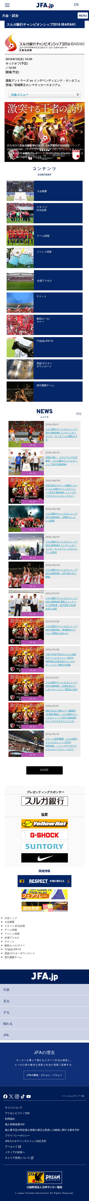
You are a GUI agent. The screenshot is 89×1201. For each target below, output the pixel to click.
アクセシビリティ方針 (17, 1113)
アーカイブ (11, 1146)
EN (76, 5)
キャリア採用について (17, 1157)
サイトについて (13, 1107)
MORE (44, 770)
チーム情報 (11, 929)
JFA (6, 1035)
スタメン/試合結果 (15, 925)
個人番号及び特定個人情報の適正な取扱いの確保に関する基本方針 (42, 1129)
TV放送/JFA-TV (13, 949)
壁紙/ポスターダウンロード (20, 953)
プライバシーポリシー (17, 1135)
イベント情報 (12, 933)
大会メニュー (19, 94)
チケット (9, 941)
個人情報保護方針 (15, 1124)
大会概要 (9, 921)
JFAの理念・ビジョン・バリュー (44, 1075)
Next (81, 132)
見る (6, 1001)
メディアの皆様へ (15, 1152)
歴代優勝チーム (13, 957)
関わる (8, 1023)
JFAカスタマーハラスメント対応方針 (25, 1141)
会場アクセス (12, 937)
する (6, 1012)
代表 (6, 989)
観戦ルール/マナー (15, 945)
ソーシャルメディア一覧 (72, 1095)
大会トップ (11, 917)
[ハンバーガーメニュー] (7, 5)
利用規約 (10, 1118)
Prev (8, 132)
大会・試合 (10, 15)
